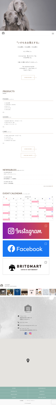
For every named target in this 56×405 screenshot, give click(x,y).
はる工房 (7, 103)
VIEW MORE (28, 77)
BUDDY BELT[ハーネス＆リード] (13, 120)
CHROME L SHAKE (10, 104)
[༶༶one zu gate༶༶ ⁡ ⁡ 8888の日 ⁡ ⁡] (24, 292)
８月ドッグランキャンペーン (10, 174)
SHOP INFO (14, 394)
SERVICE (42, 391)
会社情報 (21, 400)
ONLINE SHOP (28, 24)
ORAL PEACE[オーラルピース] (13, 135)
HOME (14, 388)
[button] (28, 360)
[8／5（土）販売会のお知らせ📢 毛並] (38, 292)
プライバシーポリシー (31, 400)
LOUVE (14, 397)
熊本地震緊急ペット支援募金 (10, 178)
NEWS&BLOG (42, 388)
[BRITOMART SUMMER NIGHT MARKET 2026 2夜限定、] (17, 292)
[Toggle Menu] (53, 33)
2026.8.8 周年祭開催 (8, 183)
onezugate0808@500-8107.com (28, 325)
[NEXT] (52, 197)
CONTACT (42, 394)
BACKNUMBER (48, 186)
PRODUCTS (14, 391)
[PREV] (4, 197)
